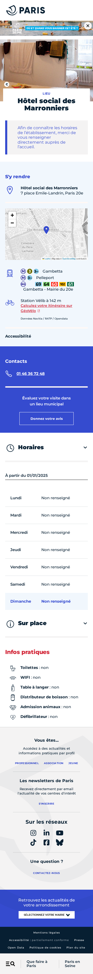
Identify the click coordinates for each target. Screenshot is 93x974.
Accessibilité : (39, 940)
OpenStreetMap (69, 258)
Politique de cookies (45, 947)
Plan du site (75, 947)
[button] (46, 230)
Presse (79, 940)
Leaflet (47, 258)
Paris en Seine (72, 964)
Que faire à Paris (37, 964)
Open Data (16, 947)
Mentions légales (46, 932)
